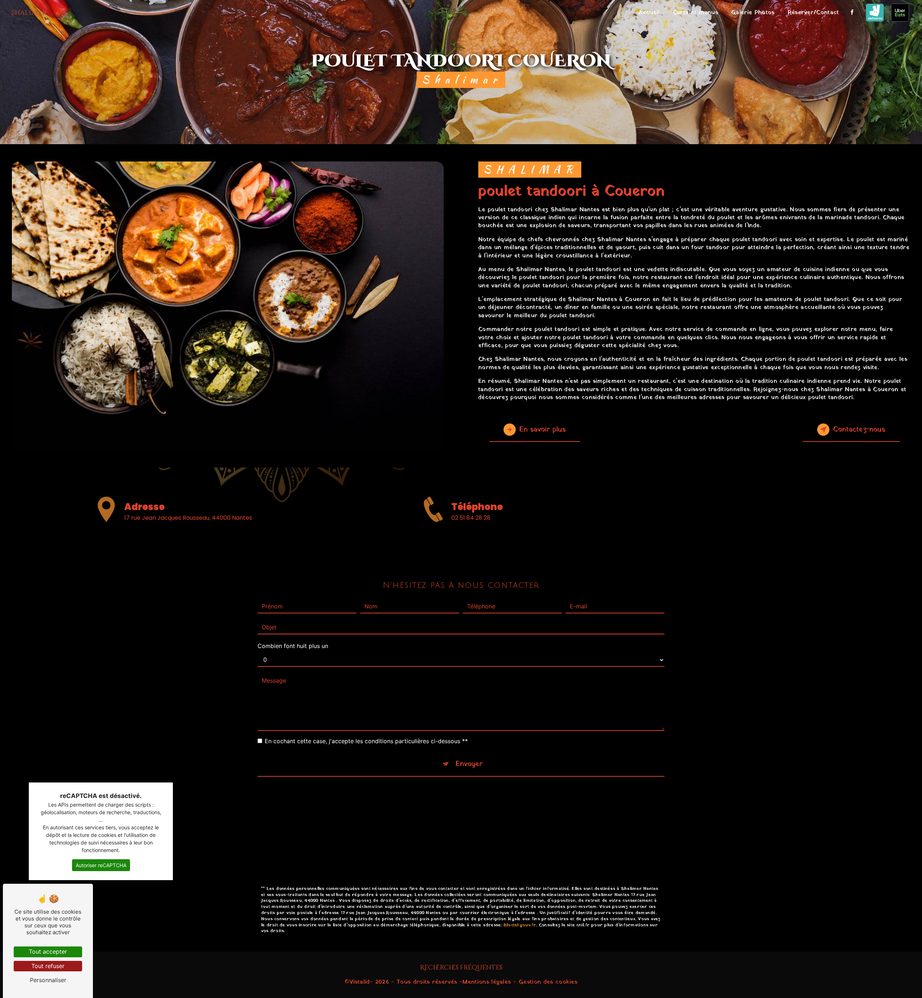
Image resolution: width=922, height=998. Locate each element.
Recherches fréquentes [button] (461, 967)
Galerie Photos (752, 12)
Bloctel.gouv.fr (519, 925)
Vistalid (359, 982)
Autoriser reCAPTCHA (101, 865)
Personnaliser (48, 980)
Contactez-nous (859, 430)
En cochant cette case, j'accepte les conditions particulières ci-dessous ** (366, 741)
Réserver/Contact (813, 12)
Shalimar (29, 12)
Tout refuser (47, 966)
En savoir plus (542, 430)
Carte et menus (695, 12)
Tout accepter (48, 951)
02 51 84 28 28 (471, 518)
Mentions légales (486, 982)
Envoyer (469, 764)
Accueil (649, 12)
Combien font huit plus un (293, 645)
